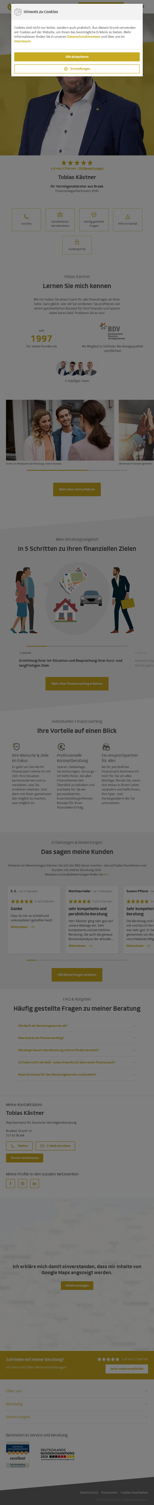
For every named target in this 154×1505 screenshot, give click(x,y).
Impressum (22, 41)
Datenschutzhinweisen (83, 37)
